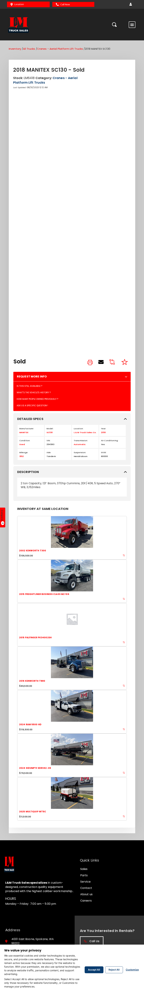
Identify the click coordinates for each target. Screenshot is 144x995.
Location (19, 4)
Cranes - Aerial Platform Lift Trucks (60, 49)
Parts (84, 875)
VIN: (48, 440)
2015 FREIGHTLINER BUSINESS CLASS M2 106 (44, 594)
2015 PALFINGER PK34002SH (35, 637)
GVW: (103, 452)
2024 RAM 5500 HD (30, 724)
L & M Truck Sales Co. (85, 432)
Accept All (94, 969)
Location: (78, 428)
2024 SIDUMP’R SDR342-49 (35, 767)
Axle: (49, 452)
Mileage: (23, 452)
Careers (86, 901)
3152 (21, 456)
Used (22, 444)
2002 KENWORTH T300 (32, 550)
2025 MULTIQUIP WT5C (32, 811)
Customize (132, 969)
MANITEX (23, 432)
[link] (90, 362)
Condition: (24, 440)
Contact (86, 888)
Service (85, 882)
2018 (103, 432)
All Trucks (29, 49)
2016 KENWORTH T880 (32, 680)
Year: (103, 428)
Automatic (80, 444)
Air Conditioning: (109, 440)
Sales (84, 869)
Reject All (114, 969)
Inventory (15, 49)
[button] (130, 4)
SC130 (50, 432)
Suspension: (80, 452)
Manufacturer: (26, 428)
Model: (50, 428)
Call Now (65, 4)
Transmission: (81, 440)
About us (86, 894)
